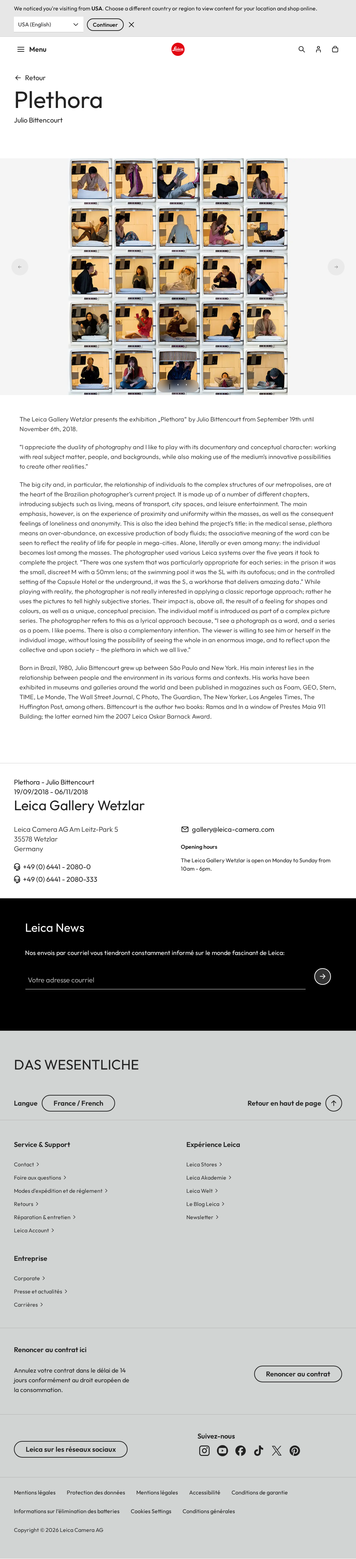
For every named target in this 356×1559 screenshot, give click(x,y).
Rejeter (131, 24)
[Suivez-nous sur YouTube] (222, 1451)
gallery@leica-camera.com (233, 829)
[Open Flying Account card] (318, 49)
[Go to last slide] (11, 267)
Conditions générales (209, 1511)
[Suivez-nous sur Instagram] (204, 1451)
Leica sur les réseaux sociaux (71, 1449)
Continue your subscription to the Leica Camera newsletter (322, 976)
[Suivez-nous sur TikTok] (259, 1451)
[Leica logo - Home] (178, 49)
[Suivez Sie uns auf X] (277, 1451)
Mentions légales (35, 1492)
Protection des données (96, 1492)
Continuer (105, 24)
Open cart (335, 49)
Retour (35, 77)
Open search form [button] (302, 49)
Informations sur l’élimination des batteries (67, 1511)
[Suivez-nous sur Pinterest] (295, 1451)
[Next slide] (345, 267)
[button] (333, 1103)
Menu (38, 49)
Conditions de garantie (260, 1492)
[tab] (169, 387)
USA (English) (34, 24)
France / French (78, 1103)
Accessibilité (204, 1492)
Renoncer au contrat (298, 1373)
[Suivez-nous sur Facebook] (241, 1451)
